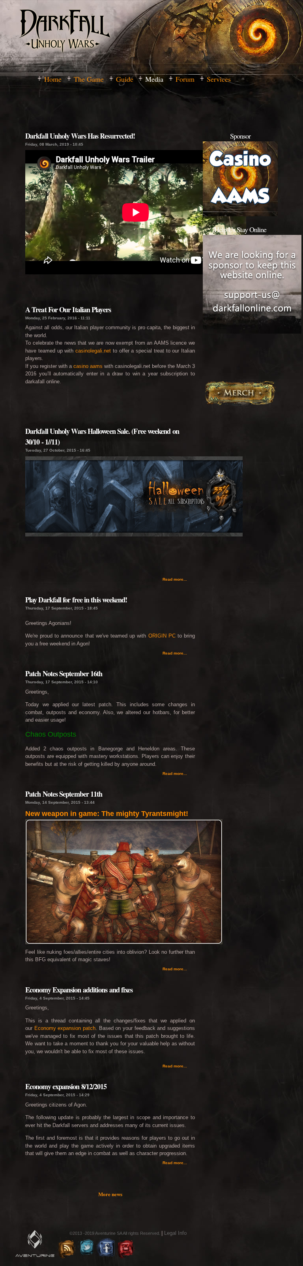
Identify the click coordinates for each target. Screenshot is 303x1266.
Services (219, 79)
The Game (89, 79)
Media (154, 79)
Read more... (175, 579)
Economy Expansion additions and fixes (79, 990)
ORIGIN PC (162, 636)
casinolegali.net (93, 351)
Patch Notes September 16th (63, 673)
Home (53, 79)
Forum (185, 79)
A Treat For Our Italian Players (68, 309)
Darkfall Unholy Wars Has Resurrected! (80, 136)
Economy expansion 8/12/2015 (66, 1086)
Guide (124, 79)
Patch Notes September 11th (63, 794)
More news (110, 1194)
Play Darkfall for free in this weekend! (76, 600)
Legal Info (175, 1233)
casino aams (88, 366)
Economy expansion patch (64, 1028)
